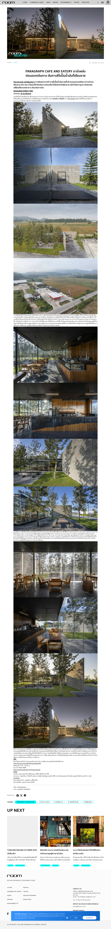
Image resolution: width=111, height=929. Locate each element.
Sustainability (66, 2)
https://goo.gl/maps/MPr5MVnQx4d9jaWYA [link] (27, 763)
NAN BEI (55, 865)
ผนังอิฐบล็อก (88, 802)
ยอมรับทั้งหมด (89, 918)
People (76, 2)
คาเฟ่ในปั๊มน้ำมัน (73, 802)
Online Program (29, 895)
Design (55, 2)
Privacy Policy (78, 910)
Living (25, 2)
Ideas (48, 2)
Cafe (15, 62)
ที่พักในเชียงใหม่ (85, 865)
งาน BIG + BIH (20, 865)
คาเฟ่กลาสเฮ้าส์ (44, 802)
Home (9, 62)
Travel (25, 891)
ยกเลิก (75, 918)
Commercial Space (37, 2)
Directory (85, 2)
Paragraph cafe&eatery (24, 82)
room (10, 865)
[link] (72, 99)
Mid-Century (45, 865)
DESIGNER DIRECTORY (23, 91)
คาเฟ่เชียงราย (58, 802)
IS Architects (25, 93)
